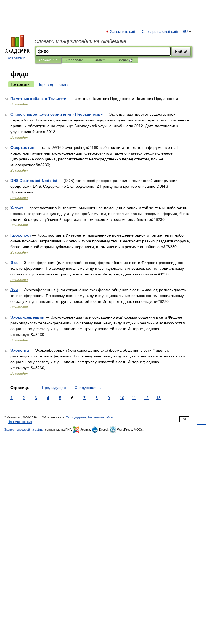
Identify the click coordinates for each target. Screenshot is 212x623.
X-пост (16, 208)
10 (122, 398)
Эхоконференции (27, 317)
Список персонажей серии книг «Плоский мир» (56, 114)
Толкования (48, 60)
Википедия (19, 104)
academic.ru (17, 58)
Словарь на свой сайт (160, 32)
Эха (14, 262)
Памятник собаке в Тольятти (38, 98)
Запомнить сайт (124, 32)
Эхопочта (19, 350)
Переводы (74, 60)
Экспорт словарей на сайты (23, 429)
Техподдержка (76, 417)
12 (146, 398)
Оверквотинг (23, 147)
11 (134, 398)
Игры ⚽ (125, 60)
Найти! (181, 51)
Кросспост (20, 235)
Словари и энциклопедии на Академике (80, 41)
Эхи (14, 290)
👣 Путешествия (20, 421)
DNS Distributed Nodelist (33, 180)
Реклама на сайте (100, 417)
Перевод (45, 84)
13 (158, 398)
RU (185, 32)
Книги (100, 60)
